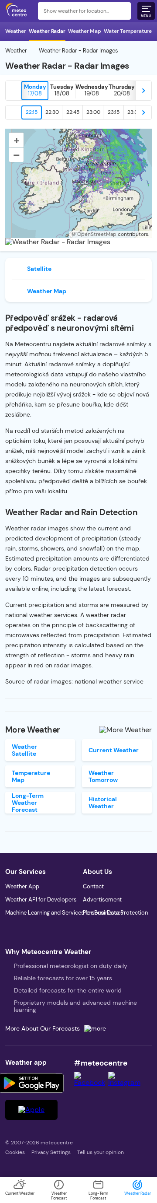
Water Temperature (128, 31)
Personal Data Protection (115, 912)
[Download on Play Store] (31, 1083)
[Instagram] (125, 1082)
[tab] (35, 90)
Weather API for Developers (41, 899)
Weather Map (84, 31)
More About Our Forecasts (42, 1028)
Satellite (39, 269)
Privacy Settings (51, 1152)
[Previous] (13, 90)
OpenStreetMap (96, 234)
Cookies (15, 1152)
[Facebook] (91, 1082)
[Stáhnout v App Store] (31, 1110)
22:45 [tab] (72, 112)
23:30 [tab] (134, 112)
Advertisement (102, 899)
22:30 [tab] (52, 112)
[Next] (143, 90)
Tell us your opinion (100, 1152)
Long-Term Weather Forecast (28, 803)
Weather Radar (47, 31)
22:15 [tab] (32, 112)
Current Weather (114, 750)
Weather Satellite (24, 750)
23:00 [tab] (93, 112)
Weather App (22, 886)
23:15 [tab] (113, 112)
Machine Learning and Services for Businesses (64, 912)
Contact (93, 886)
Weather (15, 31)
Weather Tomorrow (103, 776)
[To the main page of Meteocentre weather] (18, 11)
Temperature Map (31, 776)
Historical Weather (103, 802)
